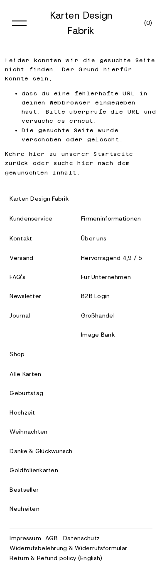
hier (37, 154)
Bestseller (24, 489)
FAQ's (17, 277)
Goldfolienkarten (34, 470)
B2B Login (95, 296)
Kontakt (21, 238)
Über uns (93, 238)
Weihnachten (28, 431)
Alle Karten (25, 374)
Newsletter (25, 296)
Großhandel (98, 315)
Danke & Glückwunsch (41, 451)
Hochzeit (22, 412)
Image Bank (98, 334)
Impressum (25, 538)
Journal (20, 315)
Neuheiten (24, 508)
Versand (21, 258)
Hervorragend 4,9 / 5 (111, 258)
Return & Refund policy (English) (56, 558)
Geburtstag (26, 393)
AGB (51, 538)
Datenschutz (81, 538)
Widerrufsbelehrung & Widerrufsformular (68, 548)
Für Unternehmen (106, 277)
